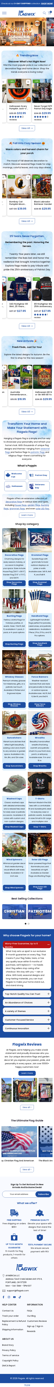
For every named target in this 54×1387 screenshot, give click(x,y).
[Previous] (4, 912)
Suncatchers (14, 737)
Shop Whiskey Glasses (14, 705)
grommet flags (17, 508)
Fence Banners (40, 676)
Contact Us (8, 1310)
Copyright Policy (10, 1360)
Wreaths (40, 737)
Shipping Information (12, 1329)
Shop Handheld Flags (40, 644)
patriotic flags (38, 452)
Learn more (27, 1073)
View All (25, 128)
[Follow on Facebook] (3, 1297)
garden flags (34, 505)
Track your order (10, 1315)
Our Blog (31, 1315)
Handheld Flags (39, 615)
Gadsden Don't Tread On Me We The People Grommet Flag (14, 110)
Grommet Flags (39, 555)
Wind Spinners (14, 859)
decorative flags (14, 501)
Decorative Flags (14, 555)
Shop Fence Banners (39, 705)
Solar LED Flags (40, 859)
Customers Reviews (37, 1321)
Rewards (31, 1331)
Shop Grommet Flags (40, 583)
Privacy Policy (9, 1350)
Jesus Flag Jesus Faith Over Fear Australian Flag (39, 108)
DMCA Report (8, 1365)
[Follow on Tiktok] (20, 1297)
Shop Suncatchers (14, 766)
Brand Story (8, 1345)
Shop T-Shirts (39, 827)
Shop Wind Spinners (14, 887)
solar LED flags (43, 508)
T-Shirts (39, 798)
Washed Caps (14, 798)
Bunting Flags (14, 615)
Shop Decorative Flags (14, 583)
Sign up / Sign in (35, 1326)
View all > (27, 1107)
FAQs (29, 1310)
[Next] (50, 912)
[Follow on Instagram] (9, 1297)
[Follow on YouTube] (14, 1297)
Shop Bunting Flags (14, 644)
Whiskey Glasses (14, 676)
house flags (20, 505)
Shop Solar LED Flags (40, 888)
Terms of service (10, 1355)
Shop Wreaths (39, 766)
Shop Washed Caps (14, 827)
